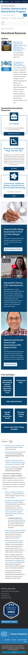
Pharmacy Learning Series (20, 414)
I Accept (14, 652)
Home (2, 28)
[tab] (5, 441)
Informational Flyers (20, 381)
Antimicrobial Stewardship (11, 452)
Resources (7, 467)
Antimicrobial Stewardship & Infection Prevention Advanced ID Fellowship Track (7, 386)
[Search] (25, 15)
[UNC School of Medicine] (14, 633)
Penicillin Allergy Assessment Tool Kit (7, 415)
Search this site (6, 18)
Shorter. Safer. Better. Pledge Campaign (14, 428)
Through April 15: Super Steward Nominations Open (19, 63)
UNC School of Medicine (8, 6)
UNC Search (24, 1)
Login (25, 641)
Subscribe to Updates (10, 622)
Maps (12, 1)
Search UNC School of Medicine (17, 18)
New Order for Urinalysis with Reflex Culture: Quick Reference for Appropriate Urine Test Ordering (20, 46)
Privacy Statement (22, 639)
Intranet (14, 639)
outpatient (19, 511)
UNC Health (7, 639)
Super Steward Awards (14, 401)
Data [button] (10, 441)
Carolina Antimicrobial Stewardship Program (14, 10)
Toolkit (13, 572)
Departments (17, 1)
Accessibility (6, 1)
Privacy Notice (15, 649)
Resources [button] (4, 441)
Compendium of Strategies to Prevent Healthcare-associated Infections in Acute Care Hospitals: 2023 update (15, 462)
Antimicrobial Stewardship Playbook (16, 520)
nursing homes (13, 513)
